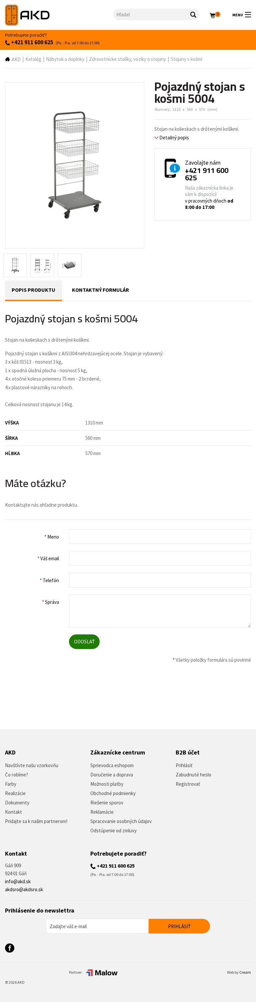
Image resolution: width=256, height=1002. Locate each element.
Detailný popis (173, 137)
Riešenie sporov (106, 802)
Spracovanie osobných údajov (121, 821)
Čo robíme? (16, 774)
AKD (16, 59)
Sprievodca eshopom (112, 765)
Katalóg (33, 59)
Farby (10, 784)
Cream (245, 972)
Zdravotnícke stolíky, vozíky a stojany (127, 59)
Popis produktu (33, 289)
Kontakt (13, 812)
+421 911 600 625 (31, 42)
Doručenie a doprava (111, 774)
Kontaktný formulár (100, 289)
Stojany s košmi (186, 59)
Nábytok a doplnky (65, 59)
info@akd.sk (18, 881)
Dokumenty (17, 802)
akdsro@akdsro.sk (24, 889)
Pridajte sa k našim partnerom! (36, 821)
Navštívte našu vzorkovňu (31, 765)
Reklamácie (102, 812)
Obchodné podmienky (113, 793)
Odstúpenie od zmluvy (113, 830)
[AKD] (59, 15)
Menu (237, 14)
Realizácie (15, 793)
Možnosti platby (106, 784)
